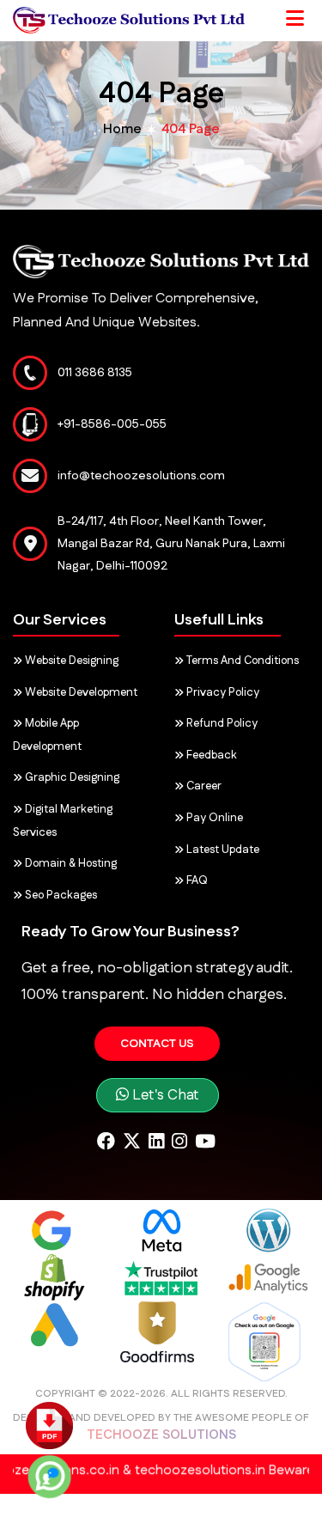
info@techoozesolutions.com (141, 475)
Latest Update (221, 849)
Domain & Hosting (69, 863)
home (122, 129)
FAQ (196, 880)
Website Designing (70, 660)
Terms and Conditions (241, 660)
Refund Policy (221, 723)
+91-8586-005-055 (112, 424)
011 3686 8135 (95, 372)
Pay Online (213, 818)
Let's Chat (164, 1095)
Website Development (79, 692)
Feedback (210, 755)
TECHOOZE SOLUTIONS (161, 1435)
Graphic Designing (70, 777)
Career (203, 786)
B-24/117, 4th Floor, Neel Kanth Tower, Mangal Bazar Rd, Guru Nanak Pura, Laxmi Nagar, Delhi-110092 (171, 544)
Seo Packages (59, 895)
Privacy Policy (221, 692)
